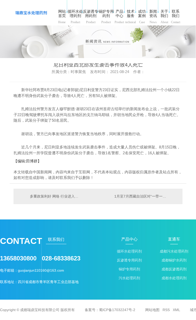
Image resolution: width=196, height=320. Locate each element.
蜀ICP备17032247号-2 (117, 310)
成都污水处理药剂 (174, 251)
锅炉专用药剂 (129, 269)
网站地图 (152, 310)
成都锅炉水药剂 (174, 260)
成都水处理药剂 (174, 278)
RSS (166, 310)
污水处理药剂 (129, 278)
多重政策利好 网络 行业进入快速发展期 (56, 196)
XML (176, 310)
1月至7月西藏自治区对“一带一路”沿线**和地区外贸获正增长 (145, 196)
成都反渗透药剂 (174, 269)
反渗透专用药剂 (129, 260)
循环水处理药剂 (129, 251)
